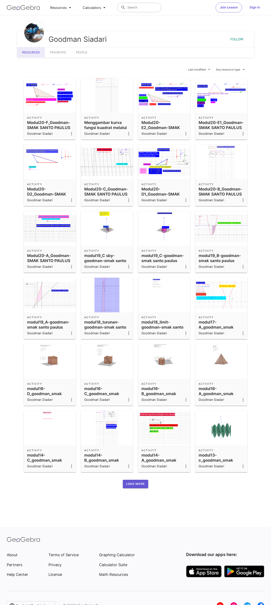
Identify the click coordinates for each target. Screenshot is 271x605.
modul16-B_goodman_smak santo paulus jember (160, 393)
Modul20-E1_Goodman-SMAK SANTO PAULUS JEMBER (221, 127)
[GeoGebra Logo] (23, 7)
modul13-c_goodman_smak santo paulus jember (218, 460)
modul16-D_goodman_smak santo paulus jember (46, 393)
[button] (135, 484)
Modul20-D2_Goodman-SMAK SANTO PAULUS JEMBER (46, 197)
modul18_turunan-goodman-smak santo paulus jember (105, 327)
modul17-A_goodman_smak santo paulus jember (218, 327)
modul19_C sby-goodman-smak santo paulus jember (105, 260)
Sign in (255, 7)
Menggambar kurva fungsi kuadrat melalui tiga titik (105, 127)
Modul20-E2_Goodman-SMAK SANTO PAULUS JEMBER (160, 130)
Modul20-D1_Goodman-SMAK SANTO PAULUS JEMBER (160, 197)
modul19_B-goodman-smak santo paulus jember (220, 260)
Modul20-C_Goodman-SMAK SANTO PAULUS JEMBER (106, 194)
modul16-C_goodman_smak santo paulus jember (103, 393)
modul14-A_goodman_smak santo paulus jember (160, 460)
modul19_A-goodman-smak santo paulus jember (48, 327)
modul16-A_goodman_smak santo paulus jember (218, 393)
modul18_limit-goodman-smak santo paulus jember (162, 327)
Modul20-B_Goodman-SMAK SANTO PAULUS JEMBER (220, 194)
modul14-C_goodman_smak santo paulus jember (46, 460)
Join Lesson (229, 7)
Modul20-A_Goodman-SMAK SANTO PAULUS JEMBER (49, 260)
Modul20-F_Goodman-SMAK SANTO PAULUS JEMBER (48, 127)
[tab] (61, 7)
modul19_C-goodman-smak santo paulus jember (162, 260)
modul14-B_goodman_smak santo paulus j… (101, 460)
